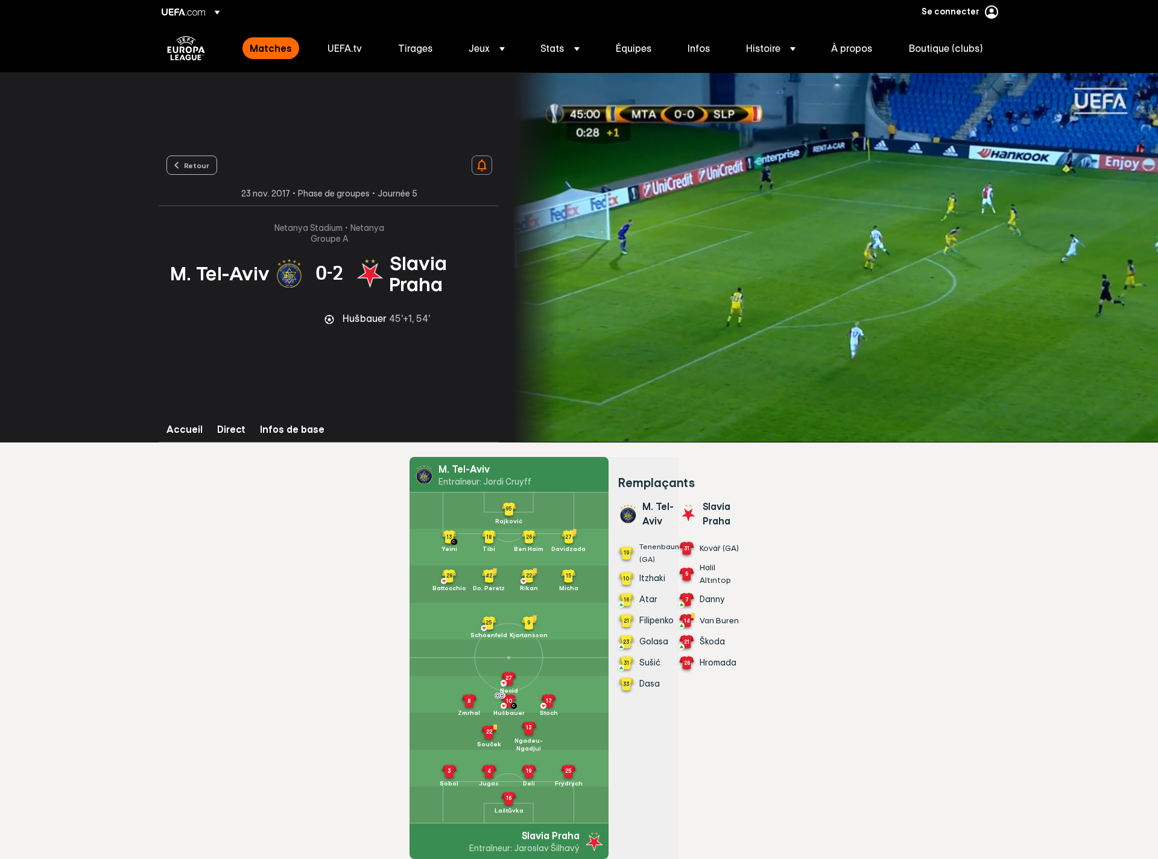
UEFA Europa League (186, 48)
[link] (271, 48)
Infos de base (292, 429)
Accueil (184, 429)
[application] (828, 257)
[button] (487, 48)
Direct (231, 429)
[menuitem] (273, 48)
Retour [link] (196, 165)
